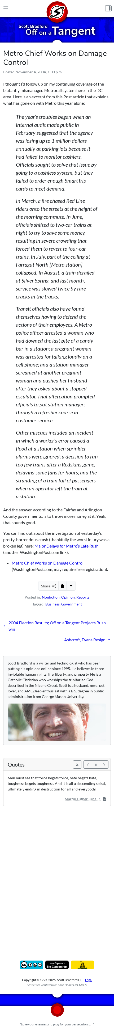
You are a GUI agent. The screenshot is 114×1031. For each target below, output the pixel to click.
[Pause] (96, 764)
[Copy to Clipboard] (62, 585)
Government (71, 604)
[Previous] (88, 764)
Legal (88, 980)
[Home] (57, 8)
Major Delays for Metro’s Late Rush (66, 545)
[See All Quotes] (77, 764)
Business (52, 604)
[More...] (71, 585)
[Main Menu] (5, 8)
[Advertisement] (57, 876)
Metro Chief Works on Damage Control (48, 562)
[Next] (104, 764)
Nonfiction (51, 597)
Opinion (68, 597)
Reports (82, 597)
